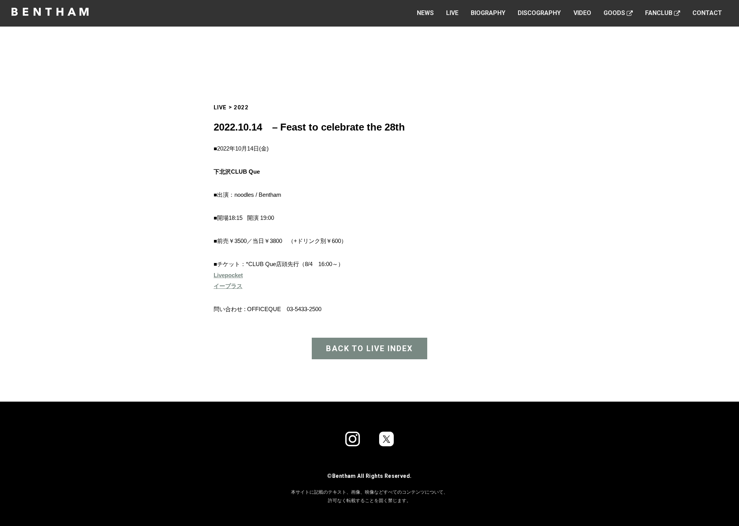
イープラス (228, 286)
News (425, 13)
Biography (488, 13)
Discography (539, 13)
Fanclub (658, 13)
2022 (241, 107)
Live (452, 13)
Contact (707, 13)
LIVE (220, 107)
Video (582, 13)
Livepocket (228, 275)
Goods (614, 13)
